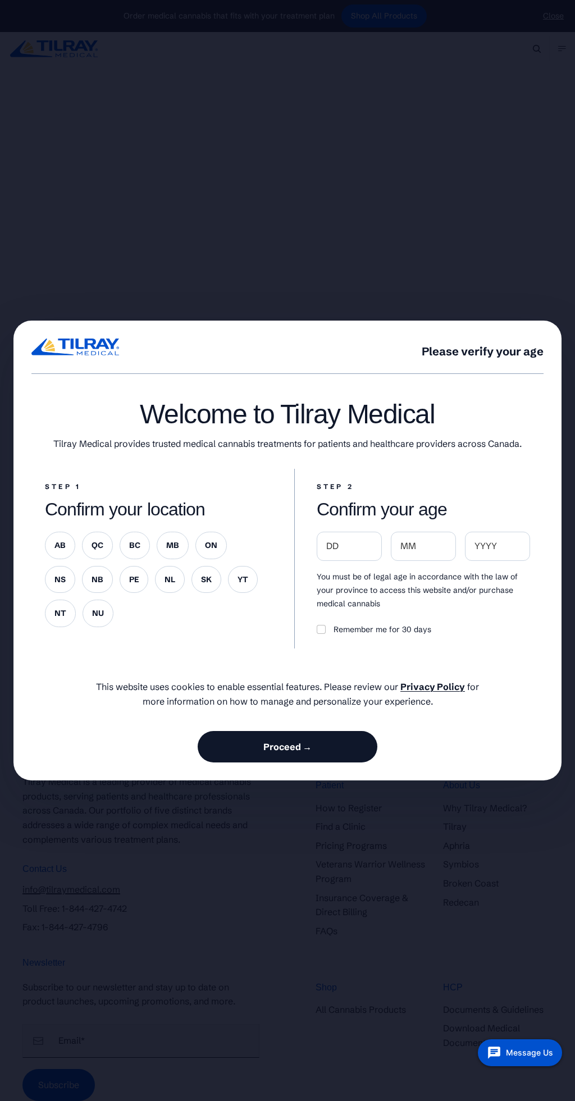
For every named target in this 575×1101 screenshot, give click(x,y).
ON (211, 545)
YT (243, 579)
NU (98, 613)
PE (134, 579)
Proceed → (287, 746)
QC (97, 545)
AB (60, 545)
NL (170, 579)
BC (134, 545)
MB (172, 545)
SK (206, 579)
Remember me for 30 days (382, 629)
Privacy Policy (432, 686)
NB (97, 579)
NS (60, 579)
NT (60, 613)
